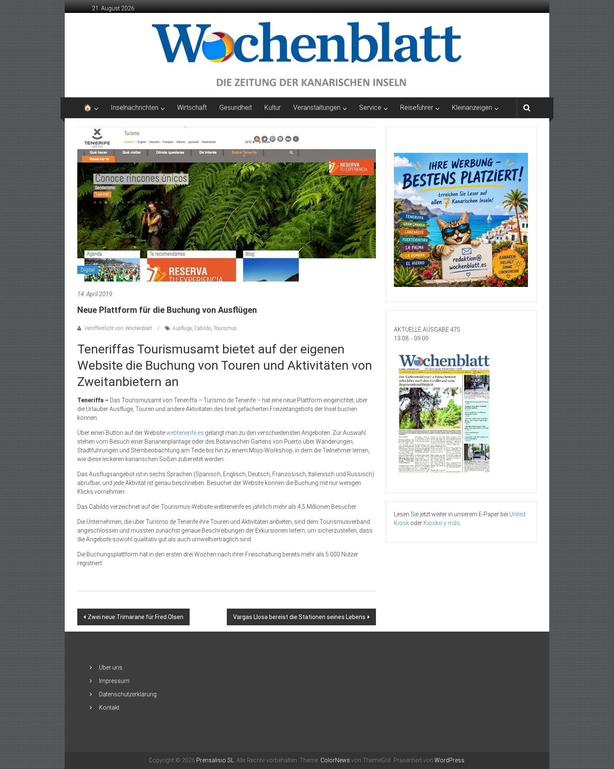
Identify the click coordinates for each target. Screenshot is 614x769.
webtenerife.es (185, 432)
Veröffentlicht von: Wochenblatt (118, 328)
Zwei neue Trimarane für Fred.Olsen (135, 617)
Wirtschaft (192, 108)
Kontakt (109, 707)
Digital (88, 270)
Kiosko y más (442, 523)
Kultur (272, 108)
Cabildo (202, 328)
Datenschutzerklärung (128, 694)
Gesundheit (235, 108)
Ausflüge (182, 328)
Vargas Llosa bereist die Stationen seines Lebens (299, 617)
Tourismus (225, 328)
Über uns (110, 667)
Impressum (114, 681)
